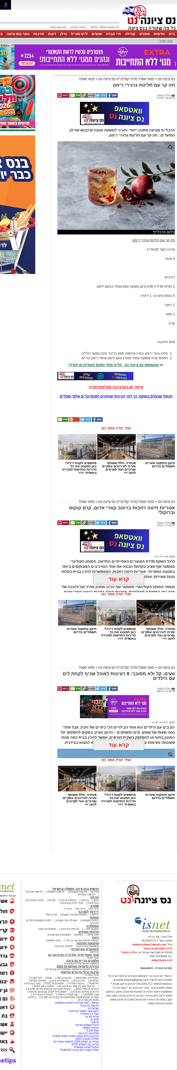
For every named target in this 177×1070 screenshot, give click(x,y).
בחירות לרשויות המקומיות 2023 (78, 966)
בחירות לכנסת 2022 (87, 989)
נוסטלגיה (92, 926)
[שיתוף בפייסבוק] (112, 96)
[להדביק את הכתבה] (74, 421)
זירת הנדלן (78, 980)
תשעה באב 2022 (44, 986)
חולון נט (94, 1019)
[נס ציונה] (148, 29)
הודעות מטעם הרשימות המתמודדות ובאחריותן (72, 969)
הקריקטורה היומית (68, 994)
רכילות (95, 914)
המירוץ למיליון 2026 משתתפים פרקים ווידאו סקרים (69, 997)
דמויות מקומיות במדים (39, 920)
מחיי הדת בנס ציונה (71, 903)
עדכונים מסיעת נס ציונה (84, 991)
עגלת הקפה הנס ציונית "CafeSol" (79, 1050)
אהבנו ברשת (64, 977)
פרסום (95, 1022)
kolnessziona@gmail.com (149, 944)
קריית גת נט (92, 1016)
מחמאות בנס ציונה (87, 946)
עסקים (79, 934)
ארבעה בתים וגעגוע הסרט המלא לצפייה (76, 1036)
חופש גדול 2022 (54, 983)
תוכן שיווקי (93, 934)
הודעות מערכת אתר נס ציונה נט (76, 986)
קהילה (130, 34)
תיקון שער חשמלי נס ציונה (84, 1011)
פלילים (95, 891)
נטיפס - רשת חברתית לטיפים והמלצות (77, 1002)
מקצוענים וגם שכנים (59, 934)
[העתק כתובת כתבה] (88, 96)
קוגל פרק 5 (92, 1030)
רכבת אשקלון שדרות (87, 1025)
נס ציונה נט (166, 79)
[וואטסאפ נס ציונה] (95, 376)
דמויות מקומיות (90, 920)
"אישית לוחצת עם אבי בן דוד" (82, 940)
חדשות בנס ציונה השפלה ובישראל (75, 889)
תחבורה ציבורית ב (42, 994)
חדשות (159, 34)
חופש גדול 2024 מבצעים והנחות (47, 991)
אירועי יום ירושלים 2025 (85, 1044)
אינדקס (94, 952)
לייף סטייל (79, 34)
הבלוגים (94, 980)
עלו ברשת (51, 914)
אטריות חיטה (161, 556)
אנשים (97, 34)
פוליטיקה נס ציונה (88, 1033)
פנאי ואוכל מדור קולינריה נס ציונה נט (125, 79)
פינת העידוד (92, 975)
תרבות (38, 34)
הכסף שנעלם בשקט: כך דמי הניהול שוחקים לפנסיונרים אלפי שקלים (116, 396)
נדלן (63, 34)
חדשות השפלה (56, 891)
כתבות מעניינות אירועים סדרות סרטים (49, 989)
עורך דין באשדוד (89, 1013)
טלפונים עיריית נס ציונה (82, 960)
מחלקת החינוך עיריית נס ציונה (81, 963)
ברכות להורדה (76, 983)
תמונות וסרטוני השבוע (74, 914)
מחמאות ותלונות (88, 943)
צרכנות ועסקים (89, 931)
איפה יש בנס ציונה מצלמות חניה (116, 387)
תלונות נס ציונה (64, 946)
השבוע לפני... (91, 928)
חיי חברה (113, 34)
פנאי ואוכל (165, 41)
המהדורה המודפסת (87, 977)
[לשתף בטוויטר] (100, 96)
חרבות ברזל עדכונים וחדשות (80, 972)
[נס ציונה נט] (145, 907)
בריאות (85, 900)
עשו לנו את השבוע (66, 920)
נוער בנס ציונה (18, 34)
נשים (49, 977)
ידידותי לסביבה (88, 911)
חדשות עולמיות (86, 894)
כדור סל (80, 908)
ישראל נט (93, 1008)
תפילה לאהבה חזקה (87, 1038)
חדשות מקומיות (78, 891)
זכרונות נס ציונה (70, 928)
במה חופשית (53, 940)
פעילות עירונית (68, 900)
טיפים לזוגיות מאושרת (86, 1047)
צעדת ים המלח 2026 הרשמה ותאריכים (76, 1041)
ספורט (144, 34)
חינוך (96, 900)
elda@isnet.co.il (161, 960)
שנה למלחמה (90, 994)
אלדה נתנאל (129, 952)
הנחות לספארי (90, 1027)
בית (172, 34)
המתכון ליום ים (160, 722)
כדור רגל (94, 908)
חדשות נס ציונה (59, 980)
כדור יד (68, 908)
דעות (52, 34)
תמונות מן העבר (47, 928)
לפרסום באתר (58, 27)
